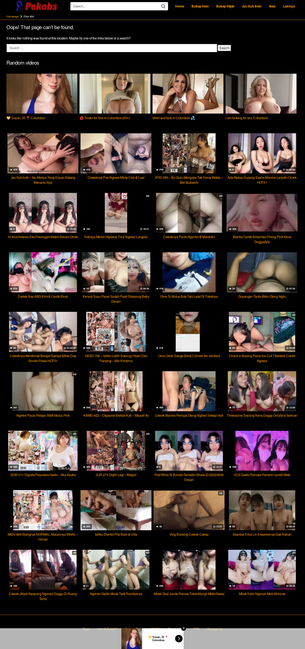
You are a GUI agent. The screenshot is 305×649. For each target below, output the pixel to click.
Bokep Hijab (225, 6)
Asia (272, 6)
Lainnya (289, 6)
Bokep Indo (200, 6)
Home (179, 6)
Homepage (12, 16)
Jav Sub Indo (251, 6)
